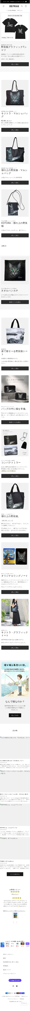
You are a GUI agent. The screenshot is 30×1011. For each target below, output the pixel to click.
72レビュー (15, 894)
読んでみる (15, 715)
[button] (4, 6)
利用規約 (5, 966)
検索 (4, 958)
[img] (15, 892)
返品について (7, 970)
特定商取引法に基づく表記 (10, 962)
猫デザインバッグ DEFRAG (13, 996)
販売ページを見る (15, 302)
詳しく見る (15, 64)
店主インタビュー (8, 954)
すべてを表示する (15, 874)
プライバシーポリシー (9, 973)
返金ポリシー (25, 996)
